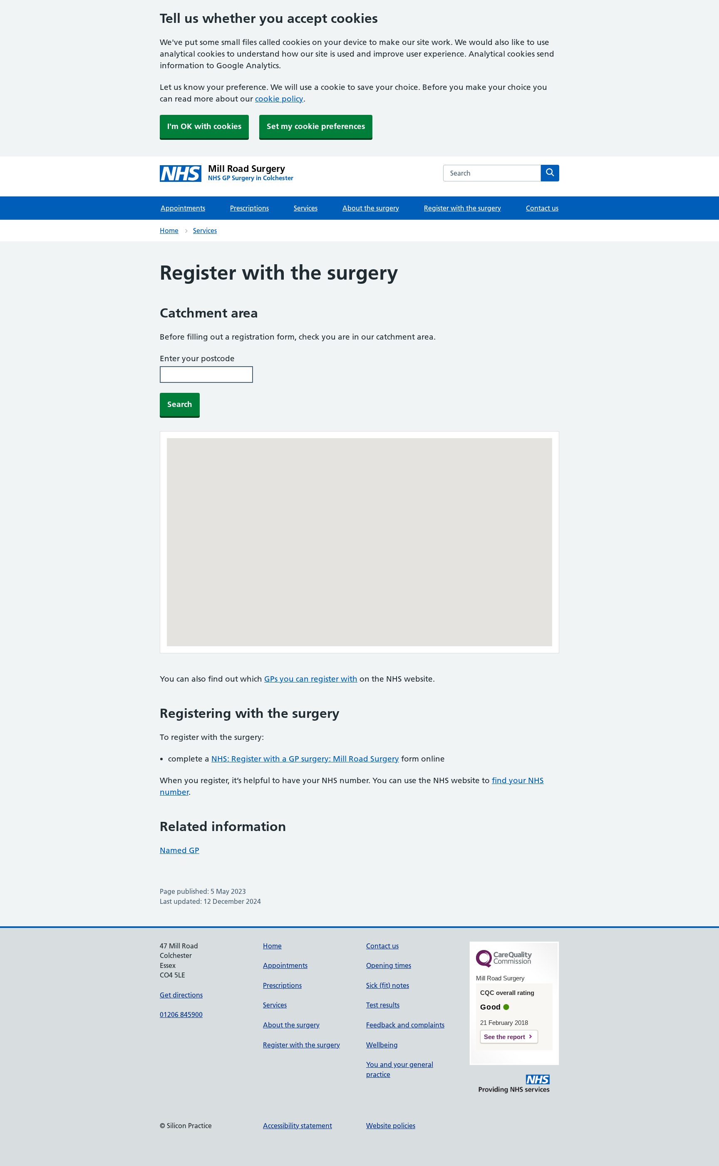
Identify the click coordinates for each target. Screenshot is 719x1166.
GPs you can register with (310, 679)
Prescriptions (249, 208)
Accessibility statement (297, 1125)
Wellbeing (382, 1045)
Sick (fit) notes (387, 985)
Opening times (388, 965)
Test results (382, 1005)
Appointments (183, 208)
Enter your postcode (197, 358)
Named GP (179, 850)
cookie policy (279, 99)
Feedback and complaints (405, 1025)
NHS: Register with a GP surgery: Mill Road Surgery (305, 759)
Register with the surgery (462, 208)
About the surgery (370, 208)
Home (169, 230)
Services (305, 208)
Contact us (542, 208)
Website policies (390, 1125)
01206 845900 (181, 1014)
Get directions (181, 995)
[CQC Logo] (504, 965)
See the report (504, 1036)
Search (179, 404)
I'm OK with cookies (204, 126)
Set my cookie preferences (316, 126)
